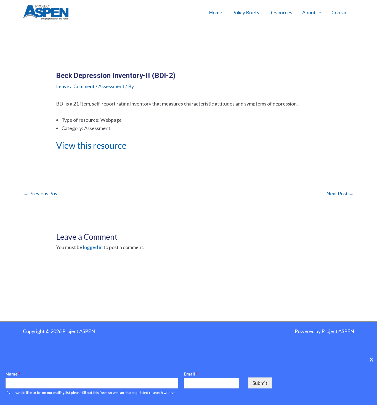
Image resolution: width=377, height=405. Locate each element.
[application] (319, 12)
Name (13, 373)
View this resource (91, 145)
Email (191, 373)
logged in (93, 247)
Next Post (340, 193)
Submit (260, 383)
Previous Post (41, 193)
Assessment (111, 86)
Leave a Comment (75, 86)
